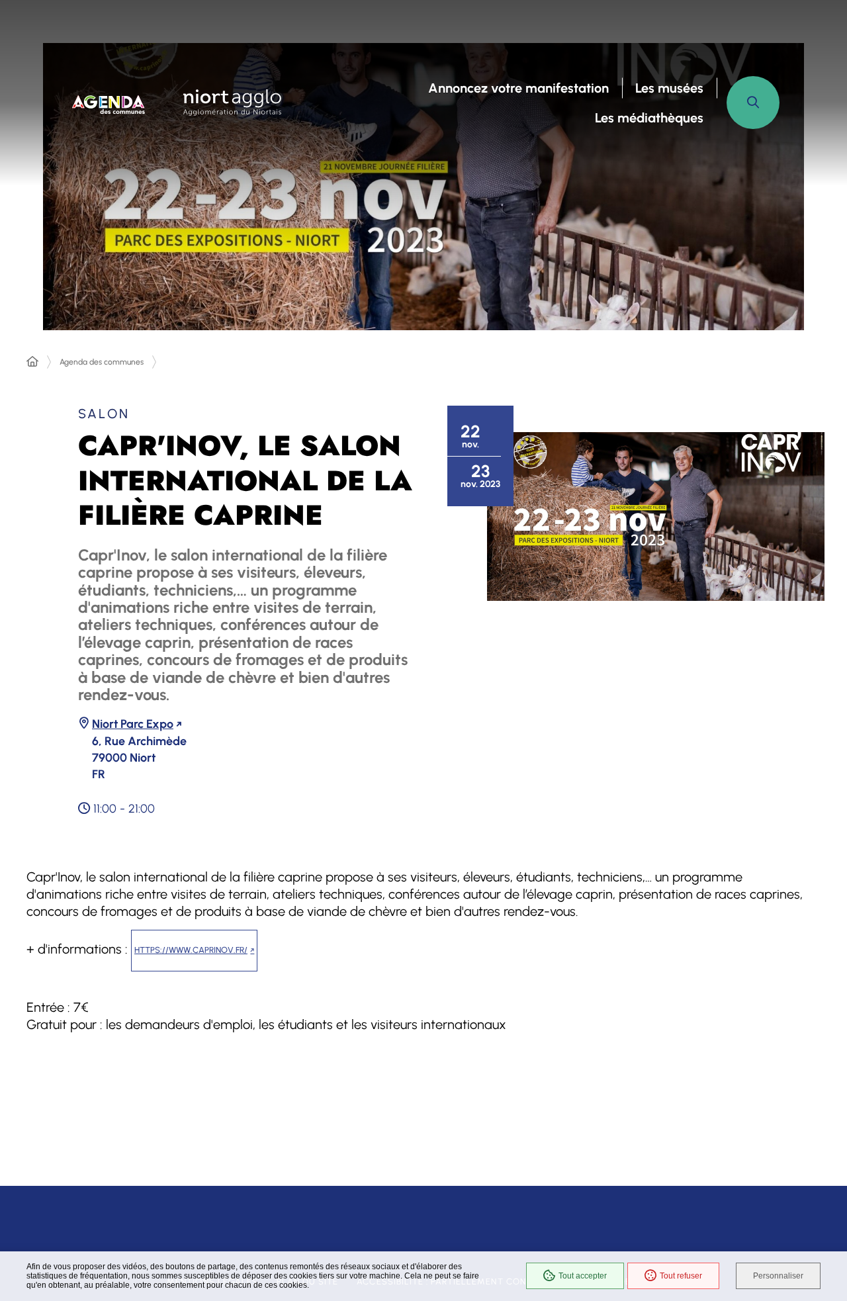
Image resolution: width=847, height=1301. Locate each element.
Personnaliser (778, 1275)
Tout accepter (582, 1275)
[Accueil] (32, 362)
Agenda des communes (102, 362)
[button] (753, 102)
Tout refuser (681, 1275)
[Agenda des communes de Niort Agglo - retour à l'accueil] (108, 102)
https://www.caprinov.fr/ (190, 950)
